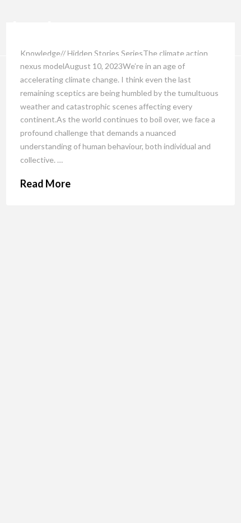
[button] (218, 28)
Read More (45, 183)
